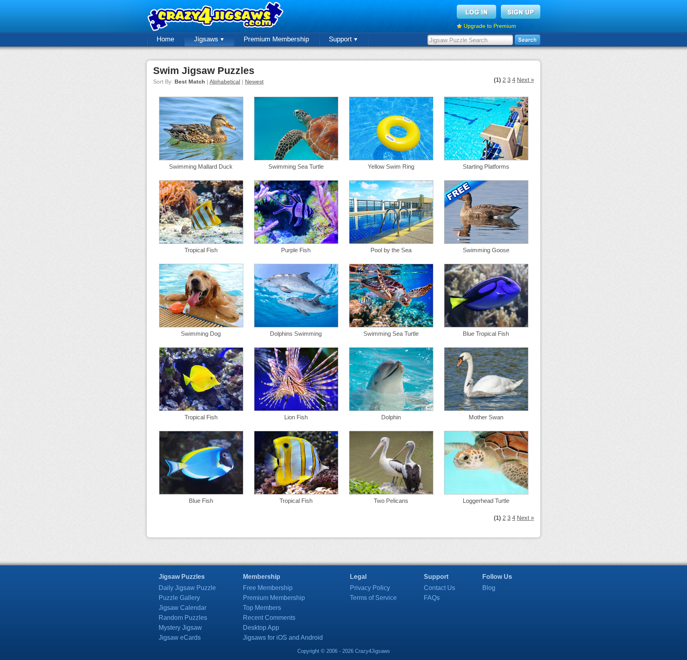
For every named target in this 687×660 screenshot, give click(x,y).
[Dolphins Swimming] (296, 325)
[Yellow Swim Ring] (391, 158)
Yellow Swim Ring (391, 166)
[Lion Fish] (296, 408)
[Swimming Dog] (201, 325)
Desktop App (261, 627)
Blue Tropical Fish (486, 333)
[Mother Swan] (486, 408)
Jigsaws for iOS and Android (283, 637)
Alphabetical (225, 81)
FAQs (432, 597)
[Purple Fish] (296, 241)
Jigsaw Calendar (182, 607)
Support (341, 39)
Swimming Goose (486, 250)
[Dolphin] (391, 408)
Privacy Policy (370, 587)
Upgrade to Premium (490, 26)
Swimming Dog (201, 333)
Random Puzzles (183, 617)
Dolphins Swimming (296, 333)
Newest (254, 81)
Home (165, 39)
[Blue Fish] (201, 492)
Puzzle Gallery (179, 597)
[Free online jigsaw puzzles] (216, 16)
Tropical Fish (200, 250)
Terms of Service (373, 597)
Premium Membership (276, 39)
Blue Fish (201, 500)
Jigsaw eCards (180, 637)
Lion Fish (296, 417)
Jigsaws (207, 39)
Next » (525, 79)
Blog (488, 587)
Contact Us (439, 587)
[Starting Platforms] (486, 158)
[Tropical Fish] (201, 241)
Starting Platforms (486, 166)
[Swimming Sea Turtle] (296, 158)
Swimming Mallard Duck (201, 166)
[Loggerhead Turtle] (486, 492)
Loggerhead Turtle (486, 500)
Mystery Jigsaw (180, 627)
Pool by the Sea (391, 250)
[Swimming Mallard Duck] (201, 158)
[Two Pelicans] (391, 492)
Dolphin (391, 417)
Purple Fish (296, 250)
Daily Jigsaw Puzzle (187, 587)
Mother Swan (486, 417)
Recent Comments (269, 617)
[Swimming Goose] (486, 241)
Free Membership (268, 587)
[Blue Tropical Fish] (486, 325)
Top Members (262, 607)
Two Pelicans (391, 500)
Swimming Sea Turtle (296, 166)
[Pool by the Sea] (391, 241)
